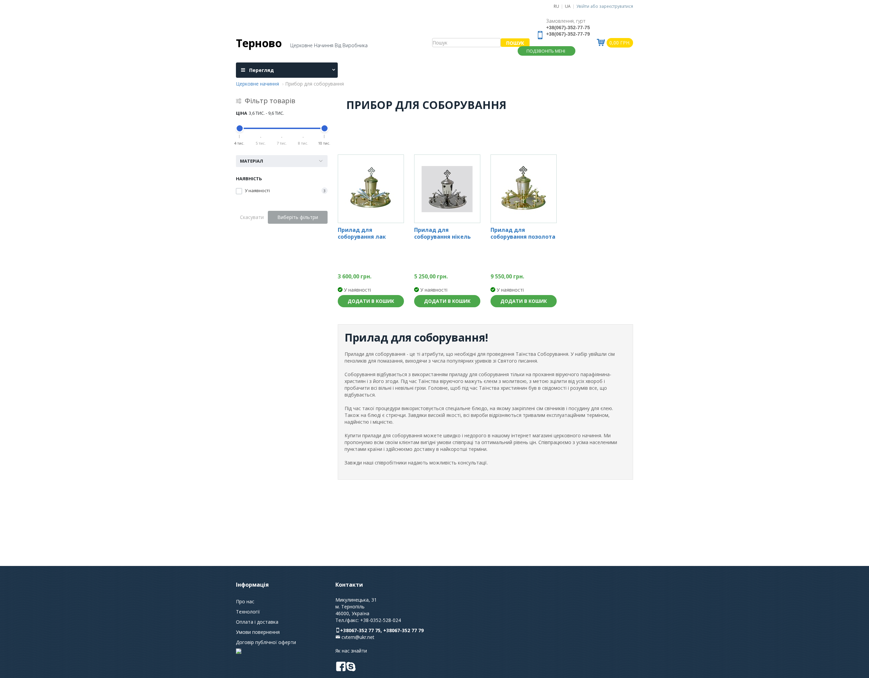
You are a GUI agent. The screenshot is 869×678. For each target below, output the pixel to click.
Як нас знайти (351, 650)
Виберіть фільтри (297, 217)
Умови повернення (258, 632)
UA (568, 6)
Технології (248, 611)
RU (556, 6)
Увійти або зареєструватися (604, 6)
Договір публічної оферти (266, 642)
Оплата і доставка (257, 622)
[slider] (240, 128)
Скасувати (252, 217)
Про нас (245, 601)
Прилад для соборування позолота (523, 233)
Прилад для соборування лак (362, 233)
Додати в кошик (371, 301)
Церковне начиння (257, 83)
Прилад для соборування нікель (442, 233)
